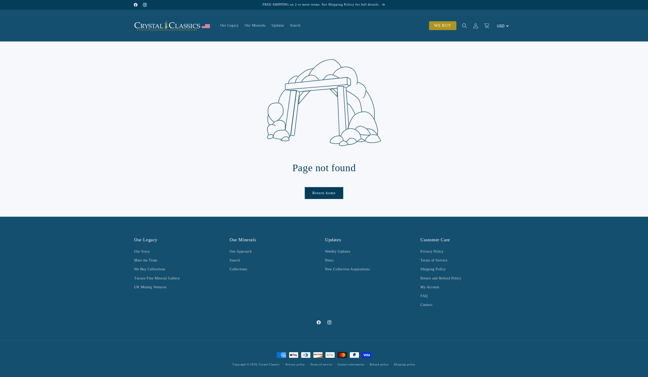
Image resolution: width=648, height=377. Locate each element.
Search (235, 260)
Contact (426, 305)
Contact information (351, 364)
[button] (464, 25)
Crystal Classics (269, 364)
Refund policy (379, 364)
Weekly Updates (337, 251)
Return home (324, 193)
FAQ (424, 296)
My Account (429, 287)
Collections (238, 269)
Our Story (142, 251)
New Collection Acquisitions (347, 269)
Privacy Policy (431, 251)
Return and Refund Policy (440, 278)
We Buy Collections (149, 269)
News (329, 260)
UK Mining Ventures (150, 287)
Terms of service (321, 364)
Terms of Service (434, 260)
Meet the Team (145, 260)
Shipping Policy (433, 269)
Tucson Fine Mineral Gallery (157, 278)
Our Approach (241, 251)
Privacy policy (295, 364)
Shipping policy (404, 364)
